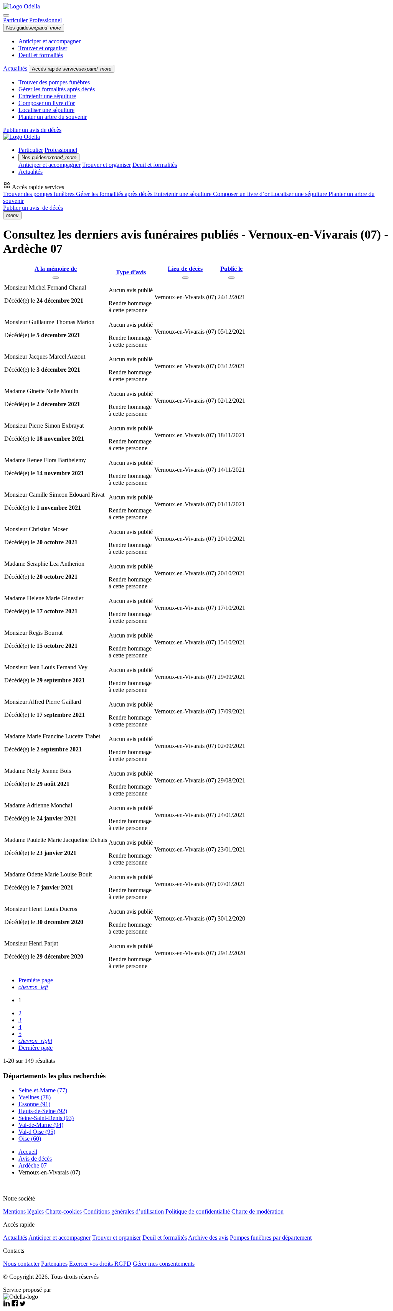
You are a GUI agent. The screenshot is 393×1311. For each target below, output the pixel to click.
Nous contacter (21, 1263)
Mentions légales (23, 1211)
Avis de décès (35, 1158)
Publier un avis (33, 207)
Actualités (16, 68)
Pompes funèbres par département (271, 1237)
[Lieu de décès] (185, 278)
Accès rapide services (71, 69)
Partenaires (54, 1263)
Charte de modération (257, 1211)
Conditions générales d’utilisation (123, 1211)
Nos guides (33, 28)
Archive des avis (208, 1237)
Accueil (27, 1151)
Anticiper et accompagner (49, 41)
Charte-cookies (63, 1211)
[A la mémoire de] (56, 278)
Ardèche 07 (32, 1165)
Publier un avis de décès (32, 130)
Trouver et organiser (42, 48)
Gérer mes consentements (164, 1263)
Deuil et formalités (40, 55)
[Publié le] (231, 278)
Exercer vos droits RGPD (100, 1263)
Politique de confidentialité (197, 1211)
